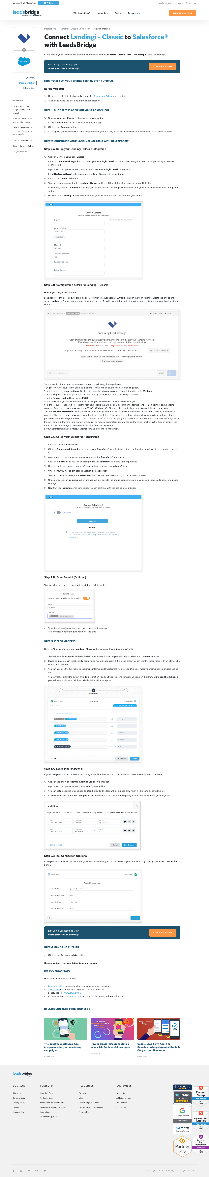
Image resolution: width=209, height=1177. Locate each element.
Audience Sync (46, 1097)
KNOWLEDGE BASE (71, 992)
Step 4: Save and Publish (23, 146)
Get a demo (84, 1093)
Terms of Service (20, 1097)
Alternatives (29, 88)
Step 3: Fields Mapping (23, 140)
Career (16, 1107)
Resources (133, 13)
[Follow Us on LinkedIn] (29, 1170)
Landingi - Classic (57, 986)
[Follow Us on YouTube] (36, 1170)
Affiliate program (123, 1097)
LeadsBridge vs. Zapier (89, 1102)
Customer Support (167, 2)
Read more (49, 1056)
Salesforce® (54, 989)
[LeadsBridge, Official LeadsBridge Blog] (27, 13)
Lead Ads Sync (46, 1093)
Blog (81, 1097)
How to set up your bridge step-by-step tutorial (21, 109)
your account (76, 996)
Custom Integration (48, 1116)
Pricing (118, 13)
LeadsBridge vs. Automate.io (91, 1107)
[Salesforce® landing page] (24, 61)
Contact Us (191, 2)
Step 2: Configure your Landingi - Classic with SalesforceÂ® (22, 131)
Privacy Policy (19, 1102)
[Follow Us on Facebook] (13, 1170)
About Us (17, 1093)
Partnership (84, 1112)
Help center (121, 1102)
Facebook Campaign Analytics (53, 1107)
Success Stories (20, 1112)
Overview (30, 77)
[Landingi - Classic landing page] (24, 38)
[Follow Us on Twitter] (45, 1170)
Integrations (102, 13)
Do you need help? (21, 151)
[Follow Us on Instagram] (21, 1170)
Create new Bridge (103, 96)
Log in (180, 2)
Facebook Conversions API (52, 1102)
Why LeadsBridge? (82, 13)
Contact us (121, 1107)
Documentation (27, 83)
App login (120, 1093)
